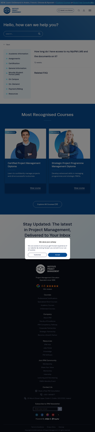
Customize (37, 255)
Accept (57, 255)
